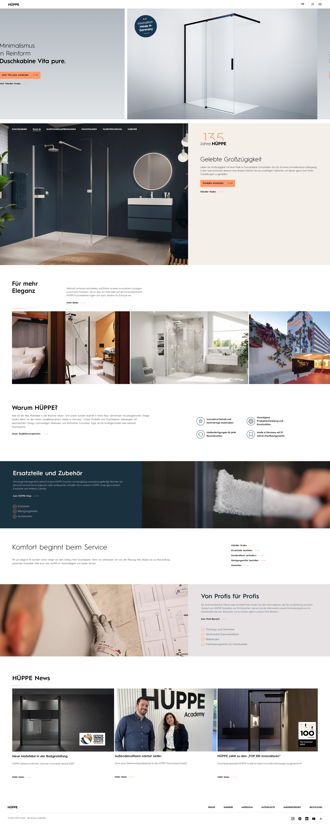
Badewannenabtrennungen (61, 129)
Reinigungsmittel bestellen (245, 560)
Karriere (228, 807)
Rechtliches (316, 807)
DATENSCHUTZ (268, 807)
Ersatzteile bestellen (242, 550)
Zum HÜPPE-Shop (22, 496)
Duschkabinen (19, 129)
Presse (211, 807)
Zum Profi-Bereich (210, 619)
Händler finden (208, 192)
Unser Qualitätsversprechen (26, 434)
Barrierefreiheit (292, 807)
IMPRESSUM (247, 807)
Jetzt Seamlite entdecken (28, 75)
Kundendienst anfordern (243, 555)
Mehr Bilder (73, 303)
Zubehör (132, 129)
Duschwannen (89, 129)
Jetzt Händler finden (22, 84)
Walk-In (37, 129)
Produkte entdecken (213, 183)
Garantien (236, 565)
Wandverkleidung (112, 129)
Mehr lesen (18, 777)
